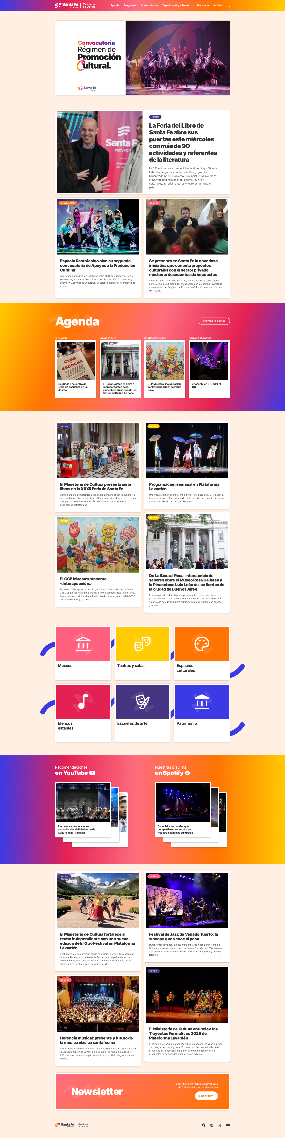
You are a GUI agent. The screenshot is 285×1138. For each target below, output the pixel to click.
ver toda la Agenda (214, 321)
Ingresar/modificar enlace (73, 767)
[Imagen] (142, 58)
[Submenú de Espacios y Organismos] (192, 5)
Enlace (59, 628)
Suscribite (206, 1096)
